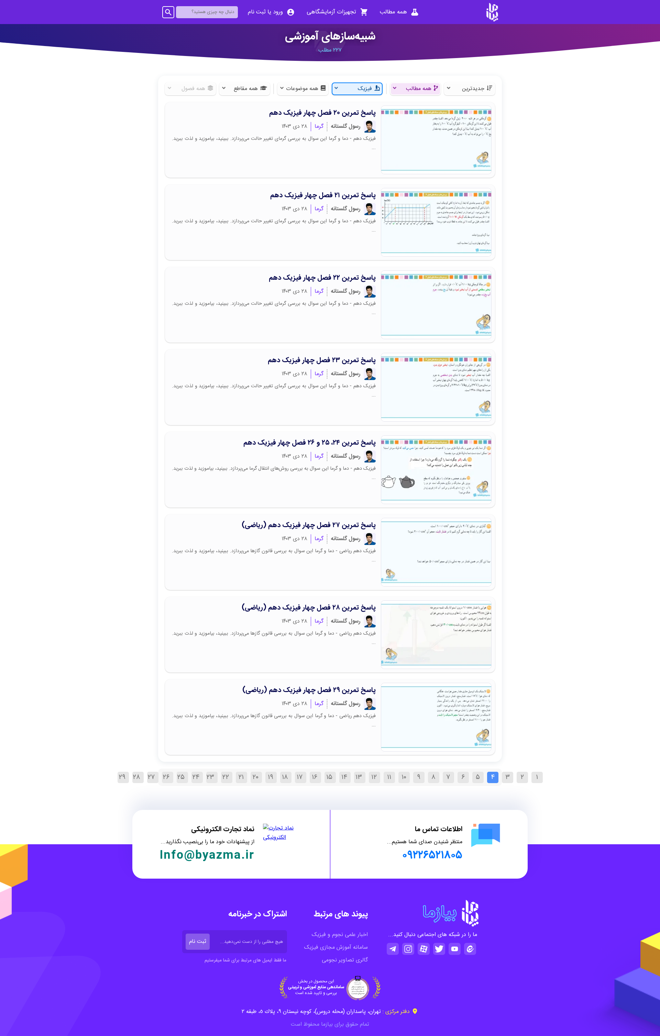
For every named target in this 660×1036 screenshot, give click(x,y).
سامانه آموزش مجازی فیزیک (336, 947)
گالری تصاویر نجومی (345, 960)
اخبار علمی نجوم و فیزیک (340, 934)
